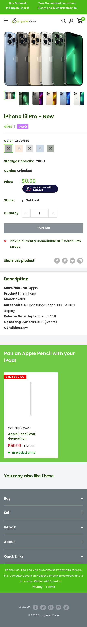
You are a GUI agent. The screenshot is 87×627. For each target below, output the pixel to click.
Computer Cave (19, 428)
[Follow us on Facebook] (35, 607)
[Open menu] (6, 20)
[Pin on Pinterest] (65, 261)
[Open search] (63, 21)
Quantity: (11, 213)
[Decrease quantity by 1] (26, 213)
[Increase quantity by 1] (53, 213)
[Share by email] (80, 261)
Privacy (37, 587)
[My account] (71, 21)
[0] (79, 20)
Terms (50, 587)
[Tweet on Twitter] (72, 261)
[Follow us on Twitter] (43, 607)
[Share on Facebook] (57, 261)
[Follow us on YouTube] (58, 607)
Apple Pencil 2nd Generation (21, 436)
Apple (9, 127)
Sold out (43, 228)
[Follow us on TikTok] (66, 607)
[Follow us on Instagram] (51, 607)
